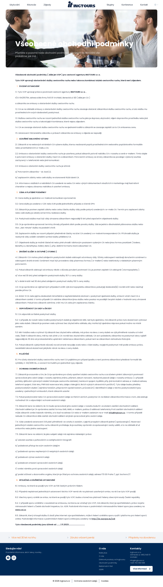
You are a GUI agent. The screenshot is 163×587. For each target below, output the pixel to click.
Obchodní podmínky (108, 563)
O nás (101, 556)
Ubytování (14, 4)
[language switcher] (156, 5)
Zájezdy (47, 4)
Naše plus (103, 553)
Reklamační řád (106, 566)
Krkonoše (31, 4)
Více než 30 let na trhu (23, 537)
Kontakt (144, 4)
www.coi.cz (20, 509)
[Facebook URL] (8, 557)
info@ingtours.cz (117, 412)
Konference (127, 4)
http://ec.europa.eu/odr (103, 518)
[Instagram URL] (13, 557)
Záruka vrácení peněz (82, 537)
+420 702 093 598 (137, 563)
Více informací (140, 568)
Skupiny (110, 4)
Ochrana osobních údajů (85, 581)
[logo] (81, 4)
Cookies (104, 581)
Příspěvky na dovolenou (142, 537)
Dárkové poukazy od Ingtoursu (112, 559)
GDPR (101, 569)
